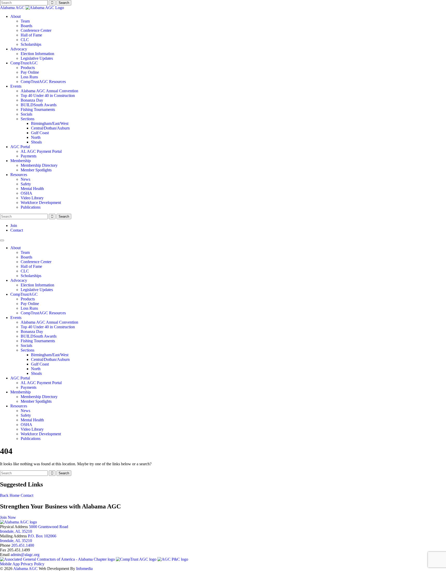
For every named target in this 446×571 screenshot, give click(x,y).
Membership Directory (39, 165)
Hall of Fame (31, 35)
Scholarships (31, 44)
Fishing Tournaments (38, 109)
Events (15, 86)
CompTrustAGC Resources (43, 81)
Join (13, 225)
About (15, 16)
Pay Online (30, 72)
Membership (20, 160)
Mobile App (10, 564)
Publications (31, 207)
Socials (26, 114)
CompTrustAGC (24, 63)
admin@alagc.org (25, 554)
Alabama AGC (13, 7)
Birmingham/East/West (49, 123)
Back (4, 495)
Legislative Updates (37, 58)
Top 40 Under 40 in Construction (48, 95)
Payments (28, 156)
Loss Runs (29, 77)
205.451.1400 (22, 545)
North (36, 137)
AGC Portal (20, 146)
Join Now (8, 517)
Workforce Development (41, 202)
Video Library (32, 198)
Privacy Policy (32, 564)
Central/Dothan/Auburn (50, 128)
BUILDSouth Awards (39, 105)
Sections (27, 119)
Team (25, 21)
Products (28, 67)
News (25, 179)
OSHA (26, 193)
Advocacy (18, 49)
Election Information (37, 53)
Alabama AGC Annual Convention (49, 91)
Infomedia (84, 568)
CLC (25, 39)
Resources (18, 174)
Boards (26, 26)
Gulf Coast (40, 133)
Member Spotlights (36, 170)
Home (15, 495)
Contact (16, 230)
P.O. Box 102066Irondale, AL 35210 (28, 538)
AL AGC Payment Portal (41, 151)
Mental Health (32, 188)
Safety (26, 184)
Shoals (36, 142)
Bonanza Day (32, 100)
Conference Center (36, 30)
